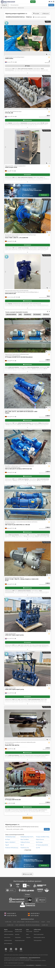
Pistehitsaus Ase (25, 847)
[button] (53, 1)
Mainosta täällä (28, 874)
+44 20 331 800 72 (11, 913)
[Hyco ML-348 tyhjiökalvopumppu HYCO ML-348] (27, 92)
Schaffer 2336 (10, 925)
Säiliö (20, 314)
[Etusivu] (1, 7)
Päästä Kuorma (40, 839)
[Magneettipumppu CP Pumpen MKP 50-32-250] (27, 779)
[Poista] (23, 17)
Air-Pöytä (7, 839)
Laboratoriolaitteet (11, 314)
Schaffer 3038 (8, 921)
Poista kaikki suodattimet (40, 17)
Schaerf (43, 921)
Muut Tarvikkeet (25, 839)
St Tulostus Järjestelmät (42, 845)
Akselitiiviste (27, 314)
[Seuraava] (49, 38)
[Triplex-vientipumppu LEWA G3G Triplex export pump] (27, 614)
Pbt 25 (22, 845)
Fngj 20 (7, 845)
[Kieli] (51, 1)
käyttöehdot (38, 965)
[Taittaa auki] (27, 73)
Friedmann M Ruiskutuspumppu (13, 847)
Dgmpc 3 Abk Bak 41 (10, 842)
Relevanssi (46, 13)
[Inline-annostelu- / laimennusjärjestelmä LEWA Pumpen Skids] (27, 147)
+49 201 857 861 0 (34, 913)
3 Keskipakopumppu (10, 836)
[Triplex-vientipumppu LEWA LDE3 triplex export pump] (27, 669)
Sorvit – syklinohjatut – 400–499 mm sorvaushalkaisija (27, 925)
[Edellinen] (5, 38)
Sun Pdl (38, 847)
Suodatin (36, 13)
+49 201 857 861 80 (11, 915)
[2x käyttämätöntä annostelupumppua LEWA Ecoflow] (27, 38)
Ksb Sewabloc (37, 314)
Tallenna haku (28, 818)
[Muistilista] (49, 1)
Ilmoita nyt (44, 195)
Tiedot (28, 66)
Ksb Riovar (46, 314)
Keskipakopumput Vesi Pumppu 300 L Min (31, 836)
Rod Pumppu (39, 842)
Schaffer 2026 (45, 925)
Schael (48, 921)
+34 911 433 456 (34, 915)
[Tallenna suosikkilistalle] (49, 57)
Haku (51, 5)
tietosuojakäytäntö (30, 965)
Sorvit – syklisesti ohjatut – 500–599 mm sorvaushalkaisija (26, 921)
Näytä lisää (28, 850)
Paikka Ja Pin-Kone (25, 842)
